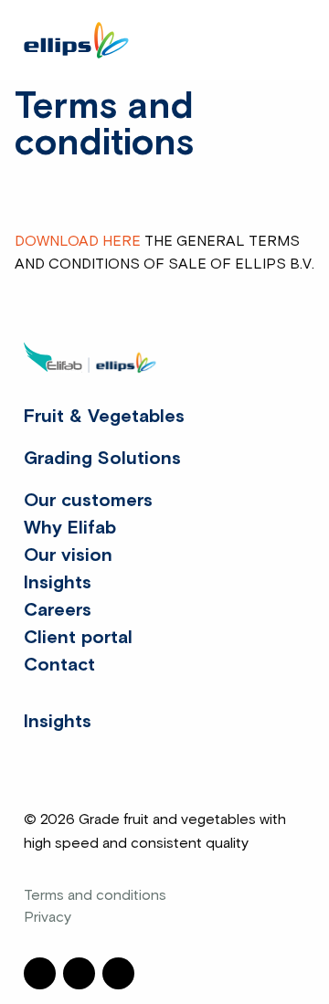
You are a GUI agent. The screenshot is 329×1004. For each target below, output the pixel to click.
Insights (57, 583)
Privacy (47, 917)
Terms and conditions (95, 895)
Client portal (78, 638)
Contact (59, 665)
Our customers (88, 500)
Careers (57, 610)
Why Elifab (70, 528)
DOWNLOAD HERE (78, 241)
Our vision (68, 555)
